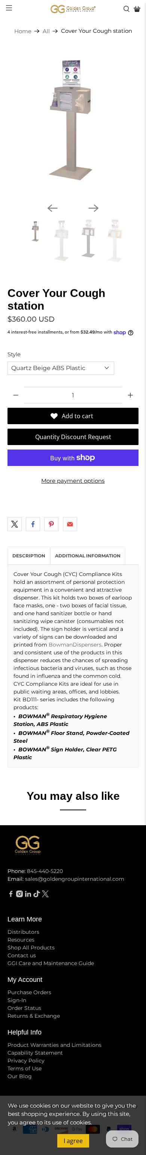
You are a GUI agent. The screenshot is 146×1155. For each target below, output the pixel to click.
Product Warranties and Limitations (54, 1045)
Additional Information (88, 555)
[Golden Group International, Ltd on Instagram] (19, 895)
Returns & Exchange (33, 1015)
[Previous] (52, 208)
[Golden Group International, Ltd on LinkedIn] (28, 895)
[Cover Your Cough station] (73, 122)
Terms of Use (24, 1068)
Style (14, 354)
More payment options (72, 480)
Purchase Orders (29, 992)
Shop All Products (31, 947)
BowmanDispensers (75, 644)
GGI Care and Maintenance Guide (50, 963)
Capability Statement (35, 1052)
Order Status (24, 1008)
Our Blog (19, 1076)
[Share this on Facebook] (33, 524)
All (46, 31)
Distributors (23, 932)
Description (28, 555)
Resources (20, 939)
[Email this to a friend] (70, 524)
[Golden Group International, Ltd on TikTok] (36, 895)
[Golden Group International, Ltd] (73, 9)
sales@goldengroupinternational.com (74, 879)
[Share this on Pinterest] (51, 524)
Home (22, 31)
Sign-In (16, 1000)
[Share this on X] (14, 524)
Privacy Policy (26, 1060)
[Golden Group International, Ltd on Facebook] (10, 895)
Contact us (21, 955)
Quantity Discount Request (73, 437)
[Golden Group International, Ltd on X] (45, 895)
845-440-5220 (45, 871)
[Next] (93, 208)
